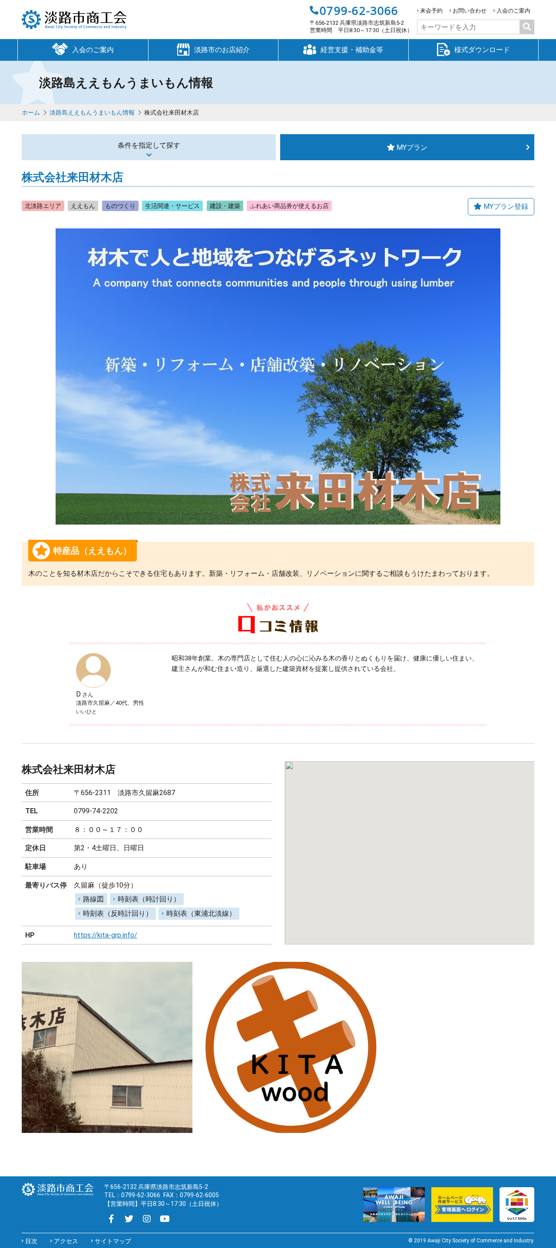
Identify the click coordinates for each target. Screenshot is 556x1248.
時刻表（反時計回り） (117, 913)
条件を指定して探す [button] (149, 145)
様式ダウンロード (482, 50)
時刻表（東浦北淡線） (201, 913)
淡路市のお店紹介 (222, 50)
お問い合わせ (469, 10)
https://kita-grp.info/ (105, 935)
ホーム (31, 112)
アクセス (66, 1241)
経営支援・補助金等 (352, 50)
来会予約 (431, 10)
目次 (31, 1241)
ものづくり (120, 205)
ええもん (83, 205)
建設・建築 (225, 205)
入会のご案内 (513, 10)
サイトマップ (113, 1241)
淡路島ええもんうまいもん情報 (92, 112)
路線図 (93, 899)
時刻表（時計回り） (149, 899)
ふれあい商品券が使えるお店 (289, 205)
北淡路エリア (43, 205)
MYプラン (412, 147)
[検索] (527, 27)
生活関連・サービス (172, 205)
